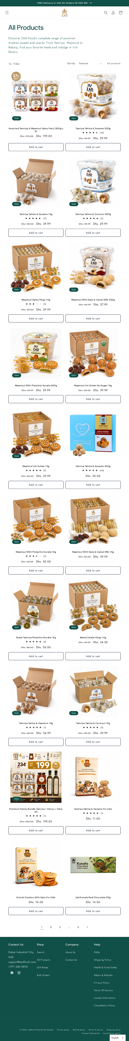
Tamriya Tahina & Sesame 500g (93, 128)
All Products (43, 959)
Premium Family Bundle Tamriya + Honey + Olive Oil (36, 810)
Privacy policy (63, 1029)
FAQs (97, 952)
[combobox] (118, 1038)
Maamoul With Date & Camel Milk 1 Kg (93, 552)
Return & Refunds (103, 975)
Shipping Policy (102, 959)
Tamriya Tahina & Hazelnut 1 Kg (36, 723)
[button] (7, 12)
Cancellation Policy (104, 1005)
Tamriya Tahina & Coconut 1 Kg (93, 723)
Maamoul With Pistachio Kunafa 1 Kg (36, 552)
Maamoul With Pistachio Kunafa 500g (36, 385)
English (115, 1037)
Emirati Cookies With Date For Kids (35, 897)
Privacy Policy (101, 982)
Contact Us (71, 959)
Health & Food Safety (105, 967)
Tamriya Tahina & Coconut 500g (93, 214)
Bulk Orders (43, 975)
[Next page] (87, 927)
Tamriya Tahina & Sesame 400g (93, 466)
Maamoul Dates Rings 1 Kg (36, 299)
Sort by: (71, 63)
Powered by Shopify (45, 1029)
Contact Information (104, 998)
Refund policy (79, 1029)
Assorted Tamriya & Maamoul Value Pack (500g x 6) (36, 130)
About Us (70, 952)
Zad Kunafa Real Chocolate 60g (93, 897)
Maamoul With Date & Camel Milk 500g (93, 299)
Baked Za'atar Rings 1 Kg (93, 637)
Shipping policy (114, 1029)
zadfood (31, 1029)
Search (41, 952)
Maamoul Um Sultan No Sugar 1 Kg (93, 385)
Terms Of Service (103, 990)
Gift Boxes (42, 967)
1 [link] (41, 927)
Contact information (91, 1033)
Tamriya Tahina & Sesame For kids (93, 809)
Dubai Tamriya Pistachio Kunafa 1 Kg (36, 637)
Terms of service (96, 1029)
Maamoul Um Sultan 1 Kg (36, 466)
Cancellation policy (112, 1033)
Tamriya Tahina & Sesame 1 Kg (36, 214)
